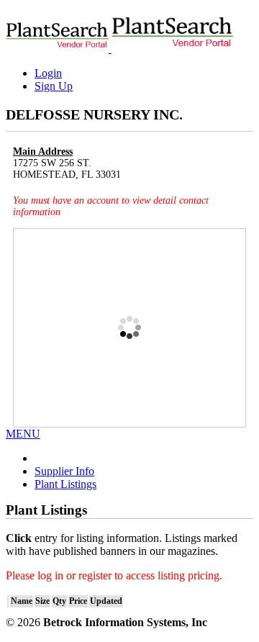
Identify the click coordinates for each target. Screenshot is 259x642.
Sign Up (54, 86)
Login (48, 73)
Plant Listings (65, 484)
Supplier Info (64, 471)
